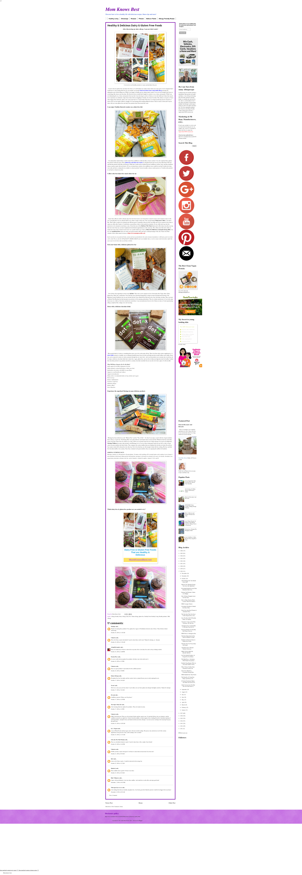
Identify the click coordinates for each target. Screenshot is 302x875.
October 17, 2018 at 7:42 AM (117, 690)
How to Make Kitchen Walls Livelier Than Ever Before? (188, 600)
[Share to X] (128, 614)
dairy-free (128, 616)
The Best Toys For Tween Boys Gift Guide (188, 644)
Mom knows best (7, 873)
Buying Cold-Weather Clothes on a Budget (188, 592)
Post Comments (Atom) (117, 806)
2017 (181, 713)
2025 (181, 553)
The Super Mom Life (116, 704)
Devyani (113, 695)
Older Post (172, 803)
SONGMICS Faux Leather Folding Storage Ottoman (190, 506)
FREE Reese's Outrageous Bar (188, 633)
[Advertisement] (188, 393)
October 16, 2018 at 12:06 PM (118, 651)
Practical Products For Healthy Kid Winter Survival (188, 630)
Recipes (133, 18)
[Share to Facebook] (129, 614)
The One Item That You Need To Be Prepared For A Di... (188, 614)
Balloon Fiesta (151, 18)
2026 (181, 550)
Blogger (140, 820)
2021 (181, 563)
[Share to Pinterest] (131, 614)
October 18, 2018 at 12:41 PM (118, 744)
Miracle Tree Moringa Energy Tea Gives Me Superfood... (188, 585)
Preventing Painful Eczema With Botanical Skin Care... (189, 589)
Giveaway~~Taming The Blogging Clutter (191, 529)
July (183, 694)
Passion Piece (114, 657)
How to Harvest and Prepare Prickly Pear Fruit (190, 514)
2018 (181, 571)
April (183, 702)
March (183, 705)
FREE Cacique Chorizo (186, 604)
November (184, 576)
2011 (181, 728)
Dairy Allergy (122, 616)
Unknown (113, 638)
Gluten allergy (135, 616)
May (183, 699)
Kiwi (112, 759)
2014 (181, 721)
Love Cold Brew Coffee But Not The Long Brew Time (190, 538)
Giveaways (124, 18)
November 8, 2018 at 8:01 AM (118, 792)
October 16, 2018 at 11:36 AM (118, 632)
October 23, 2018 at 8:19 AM (117, 773)
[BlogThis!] (126, 614)
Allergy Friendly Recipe (166, 18)
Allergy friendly (115, 616)
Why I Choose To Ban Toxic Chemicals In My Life (188, 667)
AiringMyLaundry (115, 647)
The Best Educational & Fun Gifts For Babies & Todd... (188, 636)
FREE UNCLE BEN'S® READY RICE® (187, 652)
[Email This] (125, 614)
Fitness (141, 18)
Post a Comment (113, 795)
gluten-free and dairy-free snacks (134, 162)
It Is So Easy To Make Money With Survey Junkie (190, 490)
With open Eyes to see (116, 787)
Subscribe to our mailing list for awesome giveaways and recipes (187, 25)
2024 (181, 556)
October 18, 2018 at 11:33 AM (118, 734)
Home (141, 803)
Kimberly (113, 768)
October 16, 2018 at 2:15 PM (117, 661)
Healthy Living (113, 18)
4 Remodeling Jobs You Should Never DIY (188, 581)
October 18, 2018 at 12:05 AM (118, 723)
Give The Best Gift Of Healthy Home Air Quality (188, 618)
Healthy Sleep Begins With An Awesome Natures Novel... (188, 663)
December (184, 573)
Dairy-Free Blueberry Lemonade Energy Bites (158, 229)
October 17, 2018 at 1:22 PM (117, 709)
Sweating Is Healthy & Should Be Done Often (188, 607)
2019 (181, 568)
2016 (181, 716)
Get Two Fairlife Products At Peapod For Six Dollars (188, 655)
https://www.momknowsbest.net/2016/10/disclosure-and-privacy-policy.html (122, 816)
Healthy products (163, 616)
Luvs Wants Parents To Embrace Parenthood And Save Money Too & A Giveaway (190, 523)
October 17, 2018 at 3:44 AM (117, 680)
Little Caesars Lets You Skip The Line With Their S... (188, 685)
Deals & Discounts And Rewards (185, 425)
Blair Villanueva (115, 778)
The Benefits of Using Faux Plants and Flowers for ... (187, 677)
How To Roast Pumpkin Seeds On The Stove (188, 596)
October (184, 578)
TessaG (113, 685)
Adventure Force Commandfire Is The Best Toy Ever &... (188, 626)
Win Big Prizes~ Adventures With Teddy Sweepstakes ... (188, 659)
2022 (181, 561)
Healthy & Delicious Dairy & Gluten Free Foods (188, 640)
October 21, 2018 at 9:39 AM (117, 753)
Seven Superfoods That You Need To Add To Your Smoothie (190, 482)
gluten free (141, 616)
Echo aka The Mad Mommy (118, 739)
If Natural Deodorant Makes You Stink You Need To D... (188, 681)
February (184, 707)
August (183, 692)
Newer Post (109, 803)
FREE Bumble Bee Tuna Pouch (188, 674)
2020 (181, 566)
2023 (181, 558)
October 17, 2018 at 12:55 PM (118, 699)
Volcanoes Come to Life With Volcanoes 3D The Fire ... (188, 622)
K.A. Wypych (114, 728)
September (184, 689)
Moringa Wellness (112, 443)
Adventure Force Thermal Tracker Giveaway (187, 648)
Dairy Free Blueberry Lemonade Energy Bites (187, 671)
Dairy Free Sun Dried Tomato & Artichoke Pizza (189, 610)
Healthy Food (147, 616)
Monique (113, 626)
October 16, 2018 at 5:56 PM (117, 671)
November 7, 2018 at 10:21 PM (118, 782)
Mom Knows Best (122, 9)
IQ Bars (132, 293)
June (183, 697)
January (184, 710)
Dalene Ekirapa (115, 676)
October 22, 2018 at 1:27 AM (117, 763)
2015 (181, 718)
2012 (181, 726)
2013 (181, 723)
